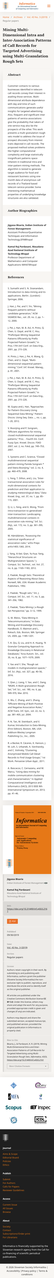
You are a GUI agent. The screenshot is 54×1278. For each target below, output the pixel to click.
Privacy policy (29, 1270)
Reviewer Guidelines (13, 1190)
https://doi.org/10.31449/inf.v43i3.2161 (27, 910)
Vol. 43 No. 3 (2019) (37, 17)
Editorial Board (11, 1157)
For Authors (9, 1182)
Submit (6, 1179)
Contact (7, 1230)
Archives (18, 17)
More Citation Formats (19, 1066)
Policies (7, 1161)
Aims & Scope (10, 1153)
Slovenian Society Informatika (30, 1267)
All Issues (8, 1208)
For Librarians (10, 1237)
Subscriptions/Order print (16, 1233)
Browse (7, 1211)
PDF (13, 921)
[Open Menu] (48, 6)
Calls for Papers (11, 1186)
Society (6, 1226)
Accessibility (13, 1270)
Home (6, 17)
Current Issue (10, 1204)
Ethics (6, 1164)
